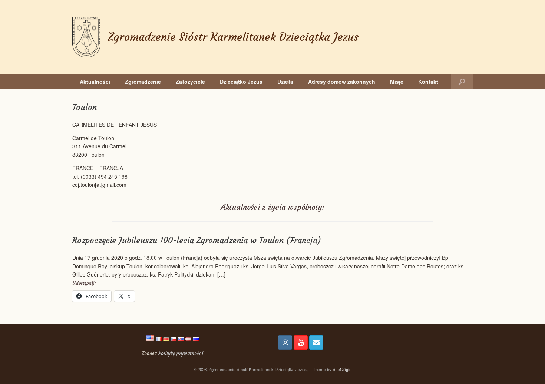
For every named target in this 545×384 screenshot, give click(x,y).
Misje (396, 81)
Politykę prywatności (180, 353)
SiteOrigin (342, 369)
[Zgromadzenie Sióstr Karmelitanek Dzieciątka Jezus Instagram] (285, 342)
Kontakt (428, 81)
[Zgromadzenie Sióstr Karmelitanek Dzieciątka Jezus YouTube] (301, 342)
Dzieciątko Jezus (241, 81)
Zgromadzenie (143, 81)
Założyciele (190, 81)
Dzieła (285, 81)
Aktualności (95, 81)
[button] (462, 81)
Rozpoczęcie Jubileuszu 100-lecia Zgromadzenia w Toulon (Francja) (196, 240)
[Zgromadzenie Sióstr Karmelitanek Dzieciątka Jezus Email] (316, 342)
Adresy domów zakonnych (341, 81)
